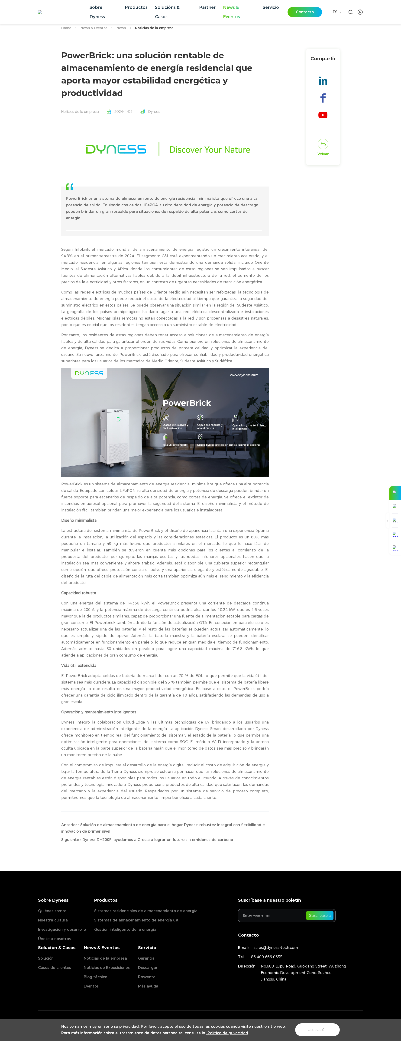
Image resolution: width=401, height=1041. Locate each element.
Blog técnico (95, 977)
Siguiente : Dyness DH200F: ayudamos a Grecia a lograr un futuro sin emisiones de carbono (147, 839)
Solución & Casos (56, 947)
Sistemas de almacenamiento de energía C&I (136, 920)
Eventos (91, 986)
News (121, 28)
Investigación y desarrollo (62, 929)
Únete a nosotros (54, 939)
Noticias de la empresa (154, 28)
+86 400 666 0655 (265, 957)
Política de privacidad (227, 1033)
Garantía (146, 958)
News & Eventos (94, 28)
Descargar (148, 967)
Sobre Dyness (53, 900)
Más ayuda (148, 986)
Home (66, 28)
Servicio (147, 947)
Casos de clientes (54, 967)
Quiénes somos (52, 911)
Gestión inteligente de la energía (125, 929)
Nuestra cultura (53, 920)
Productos (105, 900)
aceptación (317, 1030)
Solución (46, 958)
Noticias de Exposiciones (107, 967)
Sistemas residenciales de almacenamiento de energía (145, 911)
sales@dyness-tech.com (276, 947)
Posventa (146, 977)
